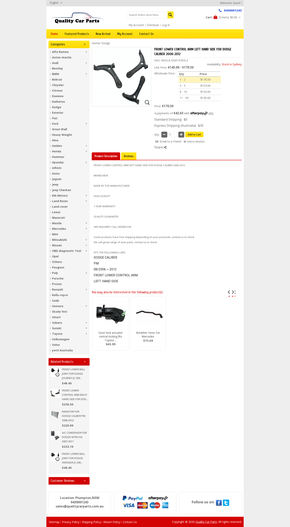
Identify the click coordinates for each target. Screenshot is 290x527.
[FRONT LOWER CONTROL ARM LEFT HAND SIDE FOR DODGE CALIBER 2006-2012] (78, 17)
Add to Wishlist (196, 141)
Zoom (147, 102)
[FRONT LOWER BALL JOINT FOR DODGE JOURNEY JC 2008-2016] (55, 372)
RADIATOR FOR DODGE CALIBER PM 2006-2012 (73, 416)
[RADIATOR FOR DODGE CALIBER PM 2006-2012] (55, 414)
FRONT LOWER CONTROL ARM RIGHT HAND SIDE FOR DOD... (75, 395)
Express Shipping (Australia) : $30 (178, 125)
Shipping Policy (91, 522)
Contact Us (130, 522)
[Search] (170, 14)
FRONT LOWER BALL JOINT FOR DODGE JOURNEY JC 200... (73, 374)
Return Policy (111, 522)
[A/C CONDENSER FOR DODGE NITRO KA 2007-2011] (55, 435)
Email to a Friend (170, 141)
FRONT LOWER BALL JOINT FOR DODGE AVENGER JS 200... (73, 458)
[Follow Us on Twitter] (226, 502)
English (54, 3)
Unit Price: (160, 67)
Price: (157, 106)
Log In (166, 25)
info (211, 113)
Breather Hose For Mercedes (148, 334)
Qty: (156, 134)
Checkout (153, 25)
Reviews (129, 156)
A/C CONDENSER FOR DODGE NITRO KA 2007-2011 (74, 437)
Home (96, 43)
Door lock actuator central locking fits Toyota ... (110, 336)
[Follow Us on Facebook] (219, 502)
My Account (136, 25)
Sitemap (54, 522)
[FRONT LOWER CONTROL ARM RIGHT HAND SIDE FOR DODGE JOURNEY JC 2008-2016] (55, 393)
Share (159, 147)
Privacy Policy (70, 522)
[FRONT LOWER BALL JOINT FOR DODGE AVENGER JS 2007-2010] (55, 457)
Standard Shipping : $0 (170, 119)
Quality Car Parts (206, 522)
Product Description (105, 156)
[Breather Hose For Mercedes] (148, 314)
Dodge (105, 43)
